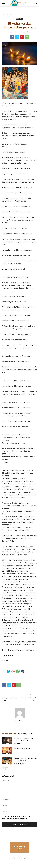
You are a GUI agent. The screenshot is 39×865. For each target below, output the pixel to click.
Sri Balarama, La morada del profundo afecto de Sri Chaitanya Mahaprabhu (25, 740)
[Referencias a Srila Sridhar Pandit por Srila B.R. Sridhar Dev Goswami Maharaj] (7, 760)
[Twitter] (17, 37)
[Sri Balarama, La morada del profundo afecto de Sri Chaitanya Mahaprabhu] (7, 740)
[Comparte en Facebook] (4, 671)
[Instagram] (19, 858)
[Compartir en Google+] (13, 671)
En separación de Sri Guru (29, 699)
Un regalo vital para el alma (10, 699)
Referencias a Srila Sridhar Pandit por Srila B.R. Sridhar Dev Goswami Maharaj (25, 761)
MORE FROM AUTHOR (25, 734)
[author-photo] (20, 718)
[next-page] (6, 768)
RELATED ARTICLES (9, 734)
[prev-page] (3, 768)
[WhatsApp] (27, 37)
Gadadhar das (19, 721)
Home (4, 14)
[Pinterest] (22, 37)
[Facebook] (12, 37)
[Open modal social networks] (22, 671)
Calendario (10, 14)
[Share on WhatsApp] (18, 671)
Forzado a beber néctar (22, 748)
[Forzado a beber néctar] (7, 750)
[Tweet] (8, 671)
